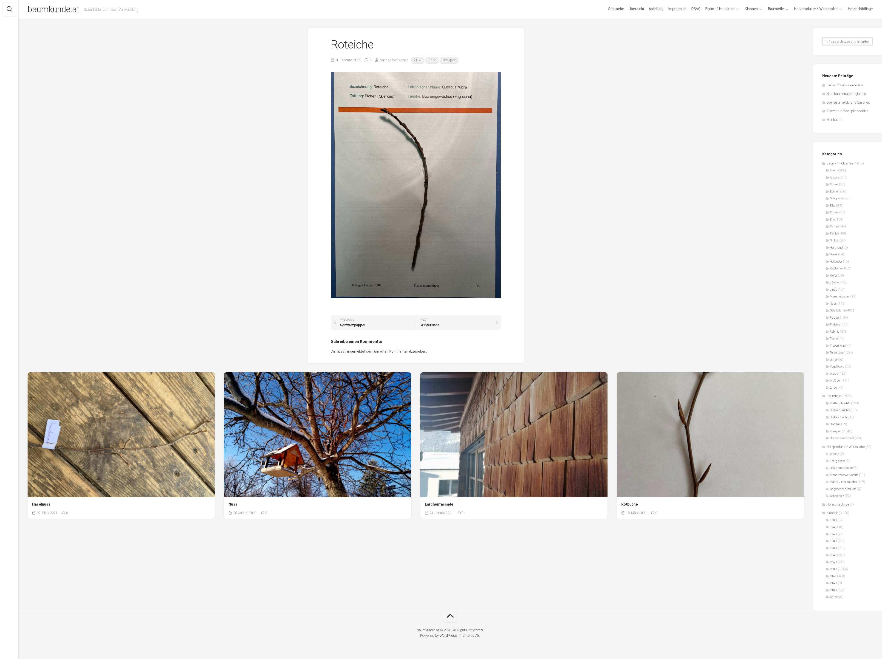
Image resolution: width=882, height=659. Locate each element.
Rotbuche (629, 504)
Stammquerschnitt (842, 438)
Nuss (233, 504)
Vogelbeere (837, 366)
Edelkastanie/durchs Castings (848, 102)
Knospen (449, 60)
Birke (833, 184)
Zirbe (833, 387)
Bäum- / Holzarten (720, 9)
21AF (833, 576)
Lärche (834, 282)
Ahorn (833, 170)
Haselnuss (41, 504)
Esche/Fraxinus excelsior (844, 85)
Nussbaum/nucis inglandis (846, 94)
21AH (833, 583)
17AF (833, 527)
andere (834, 453)
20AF (833, 555)
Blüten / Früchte (840, 410)
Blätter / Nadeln (840, 403)
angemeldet (355, 351)
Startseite (616, 9)
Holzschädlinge (860, 9)
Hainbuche (834, 120)
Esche (833, 226)
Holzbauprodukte (841, 468)
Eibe (832, 205)
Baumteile (776, 9)
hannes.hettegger (394, 60)
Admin (834, 597)
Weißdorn (836, 380)
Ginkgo (834, 240)
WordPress (448, 636)
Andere (834, 177)
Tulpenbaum (838, 352)
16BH (833, 520)
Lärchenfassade (439, 504)
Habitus (835, 424)
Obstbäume (837, 310)
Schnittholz (837, 496)
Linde (833, 289)
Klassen (751, 9)
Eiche (432, 60)
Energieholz (837, 461)
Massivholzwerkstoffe (844, 475)
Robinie (834, 331)
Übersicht (636, 9)
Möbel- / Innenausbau (844, 482)
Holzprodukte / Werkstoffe (816, 9)
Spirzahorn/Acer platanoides (847, 111)
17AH (833, 534)
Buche (834, 191)
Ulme (833, 359)
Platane (835, 324)
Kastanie (836, 268)
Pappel (834, 317)
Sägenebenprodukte (843, 489)
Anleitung (656, 9)
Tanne (834, 338)
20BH (833, 569)
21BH (417, 60)
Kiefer (833, 275)
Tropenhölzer (838, 345)
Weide (834, 373)
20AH (833, 562)
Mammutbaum (840, 296)
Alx (477, 636)
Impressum (677, 9)
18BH (833, 541)
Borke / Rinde (838, 417)
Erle (832, 219)
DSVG (696, 9)
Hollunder (836, 261)
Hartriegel (836, 247)
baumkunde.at (53, 9)
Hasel (833, 254)
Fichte (833, 233)
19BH (833, 548)
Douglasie (836, 198)
